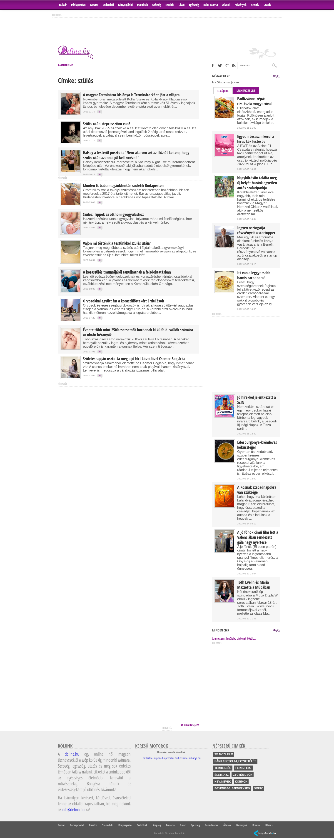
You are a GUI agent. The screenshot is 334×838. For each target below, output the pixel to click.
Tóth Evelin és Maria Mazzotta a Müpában (253, 585)
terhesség (222, 768)
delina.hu (72, 754)
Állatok (226, 4)
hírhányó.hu (195, 758)
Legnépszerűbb (246, 91)
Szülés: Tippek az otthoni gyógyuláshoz (113, 214)
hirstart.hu (148, 758)
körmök (241, 781)
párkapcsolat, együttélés (235, 761)
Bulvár (63, 4)
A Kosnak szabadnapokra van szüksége (256, 490)
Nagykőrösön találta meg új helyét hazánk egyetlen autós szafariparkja (257, 182)
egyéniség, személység (232, 788)
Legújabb (223, 91)
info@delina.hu (73, 809)
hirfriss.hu (183, 758)
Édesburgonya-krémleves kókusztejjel (257, 445)
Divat (181, 4)
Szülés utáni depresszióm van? (106, 123)
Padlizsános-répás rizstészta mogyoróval (254, 101)
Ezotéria (169, 4)
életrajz (221, 774)
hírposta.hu (159, 758)
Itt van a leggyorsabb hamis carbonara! (253, 275)
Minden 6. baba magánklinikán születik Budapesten (123, 185)
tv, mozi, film (223, 754)
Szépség (156, 4)
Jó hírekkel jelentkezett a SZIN (256, 400)
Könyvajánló (125, 4)
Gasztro (94, 4)
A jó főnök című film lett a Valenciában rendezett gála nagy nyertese (257, 537)
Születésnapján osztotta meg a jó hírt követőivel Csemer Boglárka (134, 358)
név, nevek (222, 781)
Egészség (194, 4)
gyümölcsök (242, 774)
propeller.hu (171, 758)
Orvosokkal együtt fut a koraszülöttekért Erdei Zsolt (123, 301)
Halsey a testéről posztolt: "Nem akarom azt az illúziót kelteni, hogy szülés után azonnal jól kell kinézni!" (136, 155)
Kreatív (255, 4)
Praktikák (142, 4)
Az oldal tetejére (190, 725)
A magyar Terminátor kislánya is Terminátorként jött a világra (131, 94)
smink (258, 788)
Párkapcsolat (78, 4)
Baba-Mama (210, 4)
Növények (240, 4)
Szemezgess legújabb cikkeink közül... (234, 638)
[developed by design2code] (265, 833)
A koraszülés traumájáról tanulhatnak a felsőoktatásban (127, 272)
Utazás (267, 4)
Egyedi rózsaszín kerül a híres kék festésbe (255, 139)
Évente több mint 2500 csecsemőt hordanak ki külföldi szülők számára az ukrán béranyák (138, 332)
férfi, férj (243, 768)
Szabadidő (108, 4)
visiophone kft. (177, 833)
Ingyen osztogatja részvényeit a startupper (256, 230)
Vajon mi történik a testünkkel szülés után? (117, 243)
